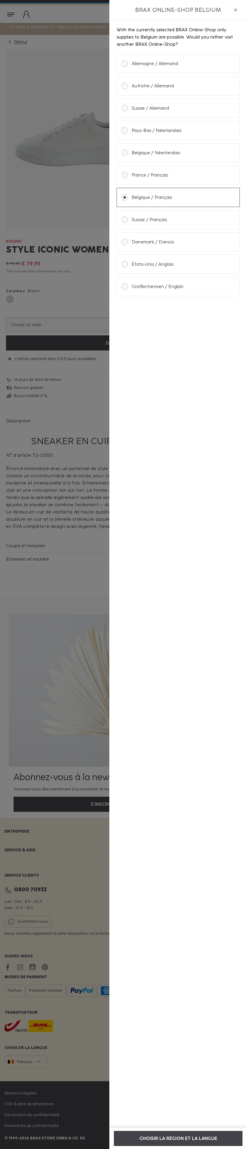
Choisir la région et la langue (178, 1138)
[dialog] (178, 574)
